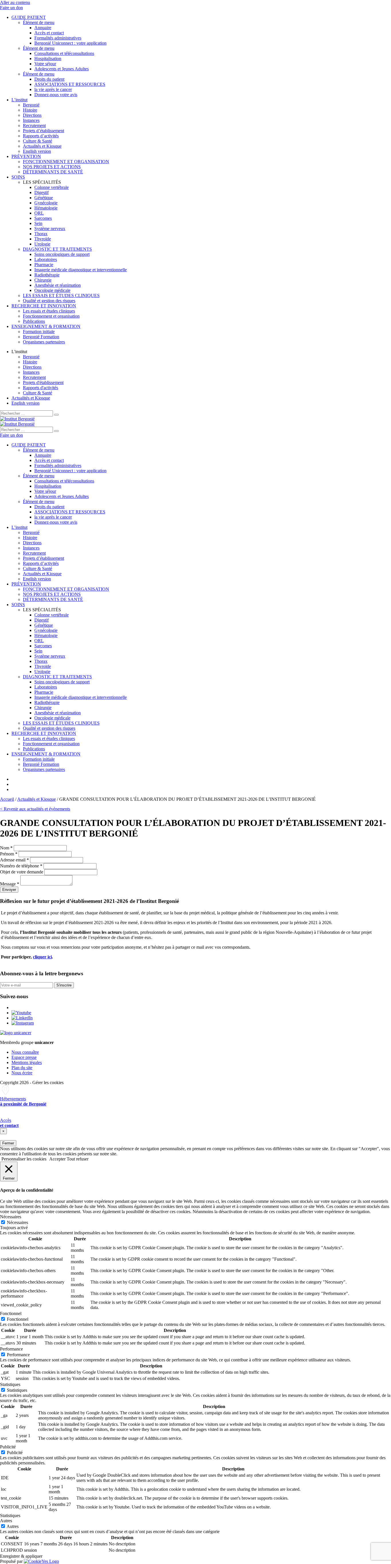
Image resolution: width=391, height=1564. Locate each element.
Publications (34, 321)
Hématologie (46, 207)
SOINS (18, 177)
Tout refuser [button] (77, 1158)
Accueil (7, 799)
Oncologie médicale (52, 290)
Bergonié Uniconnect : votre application (70, 43)
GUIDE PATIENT (28, 17)
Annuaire (42, 27)
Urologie (42, 244)
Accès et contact (49, 32)
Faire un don (11, 7)
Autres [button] (6, 1520)
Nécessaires (17, 1222)
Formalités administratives (57, 37)
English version (37, 151)
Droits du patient (49, 79)
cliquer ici (42, 956)
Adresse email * (14, 859)
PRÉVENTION (26, 156)
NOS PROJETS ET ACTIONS (52, 166)
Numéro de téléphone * (21, 865)
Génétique (43, 197)
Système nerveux (49, 228)
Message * (9, 883)
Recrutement (34, 125)
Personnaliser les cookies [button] (23, 1158)
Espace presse (24, 1057)
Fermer (8, 1143)
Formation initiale (39, 331)
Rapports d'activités (40, 387)
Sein (38, 223)
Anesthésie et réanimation (57, 285)
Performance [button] (11, 1348)
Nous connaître (25, 1052)
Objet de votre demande (21, 871)
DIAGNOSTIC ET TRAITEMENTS (57, 249)
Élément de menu (38, 22)
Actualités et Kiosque (42, 146)
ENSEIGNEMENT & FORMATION (45, 326)
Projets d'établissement (43, 382)
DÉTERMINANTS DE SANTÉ (53, 171)
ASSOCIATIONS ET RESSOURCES (69, 84)
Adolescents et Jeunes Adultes (61, 68)
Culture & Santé (37, 141)
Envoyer (9, 889)
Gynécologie (46, 202)
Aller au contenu (15, 2)
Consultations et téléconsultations (64, 53)
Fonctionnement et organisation (51, 316)
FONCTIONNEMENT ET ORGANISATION (66, 161)
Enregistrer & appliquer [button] (21, 1556)
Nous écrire (21, 1072)
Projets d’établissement (43, 130)
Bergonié (31, 104)
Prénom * (8, 853)
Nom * (6, 847)
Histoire (30, 110)
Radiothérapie (47, 274)
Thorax (41, 233)
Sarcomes (43, 218)
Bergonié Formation (41, 336)
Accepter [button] (57, 1158)
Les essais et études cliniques (49, 311)
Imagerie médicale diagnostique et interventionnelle (80, 269)
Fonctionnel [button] (10, 1313)
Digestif (41, 192)
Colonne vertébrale (51, 187)
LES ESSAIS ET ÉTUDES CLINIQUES (61, 295)
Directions (32, 115)
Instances (31, 120)
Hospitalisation (47, 58)
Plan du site (21, 1067)
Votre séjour (45, 63)
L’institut (19, 99)
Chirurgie (43, 280)
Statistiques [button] (10, 1384)
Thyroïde (42, 238)
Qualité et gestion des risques (49, 300)
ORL (39, 213)
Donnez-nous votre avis (55, 94)
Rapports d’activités (41, 135)
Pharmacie (43, 264)
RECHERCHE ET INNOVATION (43, 305)
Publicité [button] (8, 1446)
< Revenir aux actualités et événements (35, 808)
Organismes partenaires (44, 341)
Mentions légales (26, 1062)
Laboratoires (45, 259)
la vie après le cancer (53, 89)
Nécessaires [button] (10, 1216)
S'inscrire (64, 985)
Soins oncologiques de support (62, 254)
